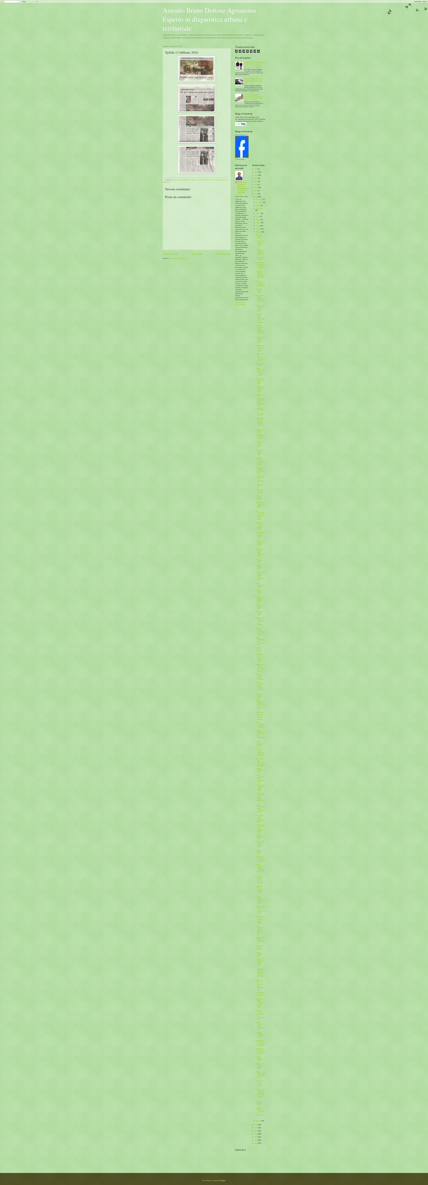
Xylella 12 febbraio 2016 (258, 649)
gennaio (258, 1121)
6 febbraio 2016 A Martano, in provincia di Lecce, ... (259, 899)
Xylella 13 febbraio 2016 (258, 613)
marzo (258, 229)
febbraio (258, 232)
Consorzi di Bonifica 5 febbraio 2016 (259, 961)
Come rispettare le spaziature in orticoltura (260, 725)
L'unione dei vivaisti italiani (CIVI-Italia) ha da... (259, 818)
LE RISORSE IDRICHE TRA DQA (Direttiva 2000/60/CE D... (260, 423)
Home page (196, 254)
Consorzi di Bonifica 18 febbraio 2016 (259, 505)
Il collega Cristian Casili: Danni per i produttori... (259, 879)
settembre (259, 208)
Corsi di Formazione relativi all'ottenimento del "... (260, 808)
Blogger (223, 1180)
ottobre (258, 205)
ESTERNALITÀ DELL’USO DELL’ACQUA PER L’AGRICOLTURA (260, 400)
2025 (256, 172)
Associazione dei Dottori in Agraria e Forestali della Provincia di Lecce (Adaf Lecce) (242, 188)
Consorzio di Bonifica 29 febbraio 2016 (259, 243)
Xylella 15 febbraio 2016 (258, 591)
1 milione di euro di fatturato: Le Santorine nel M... (260, 889)
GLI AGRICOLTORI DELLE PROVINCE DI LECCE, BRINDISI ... (260, 1093)
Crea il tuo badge (239, 159)
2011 (256, 1137)
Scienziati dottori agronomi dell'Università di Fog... (260, 274)
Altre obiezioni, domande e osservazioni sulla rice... (260, 265)
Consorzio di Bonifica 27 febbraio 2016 (259, 308)
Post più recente (170, 254)
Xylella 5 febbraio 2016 (258, 954)
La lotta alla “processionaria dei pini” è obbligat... (260, 1043)
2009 (256, 1143)
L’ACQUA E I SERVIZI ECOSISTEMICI (260, 470)
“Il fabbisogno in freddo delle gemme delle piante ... (259, 798)
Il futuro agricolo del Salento (259, 585)
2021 (256, 181)
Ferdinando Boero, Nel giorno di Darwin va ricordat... (259, 657)
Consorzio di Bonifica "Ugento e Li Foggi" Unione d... (260, 919)
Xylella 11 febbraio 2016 (258, 695)
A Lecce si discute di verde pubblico (259, 1082)
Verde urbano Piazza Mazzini (259, 947)
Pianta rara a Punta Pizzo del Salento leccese (260, 1051)
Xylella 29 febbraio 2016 (258, 236)
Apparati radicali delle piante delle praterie (260, 1074)
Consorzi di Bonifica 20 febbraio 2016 (259, 452)
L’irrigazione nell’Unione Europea (259, 436)
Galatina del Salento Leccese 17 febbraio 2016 (260, 526)
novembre (259, 202)
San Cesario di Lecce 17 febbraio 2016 (260, 535)
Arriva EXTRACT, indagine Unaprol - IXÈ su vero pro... (260, 930)
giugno (258, 219)
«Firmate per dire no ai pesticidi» (259, 491)
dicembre (259, 199)
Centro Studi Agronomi (241, 135)
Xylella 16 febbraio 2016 (258, 567)
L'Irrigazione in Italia (260, 431)
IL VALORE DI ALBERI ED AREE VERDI (260, 787)
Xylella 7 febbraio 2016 (258, 851)
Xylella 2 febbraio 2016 (258, 1103)
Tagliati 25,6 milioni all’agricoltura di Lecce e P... (260, 299)
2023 (256, 178)
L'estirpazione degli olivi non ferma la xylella (260, 348)
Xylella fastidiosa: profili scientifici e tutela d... (259, 1025)
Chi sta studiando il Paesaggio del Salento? (260, 283)
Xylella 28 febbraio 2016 (258, 290)
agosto (258, 213)
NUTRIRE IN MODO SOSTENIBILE (260, 940)
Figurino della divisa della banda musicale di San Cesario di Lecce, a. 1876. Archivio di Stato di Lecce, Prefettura (254, 64)
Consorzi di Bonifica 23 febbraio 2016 (259, 443)
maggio (258, 222)
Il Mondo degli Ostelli (259, 364)
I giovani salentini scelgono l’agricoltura (259, 676)
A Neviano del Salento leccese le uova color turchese (259, 667)
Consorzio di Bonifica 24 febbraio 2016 (259, 389)
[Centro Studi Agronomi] (242, 157)
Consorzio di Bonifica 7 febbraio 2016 (259, 844)
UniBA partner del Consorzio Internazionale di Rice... (260, 357)
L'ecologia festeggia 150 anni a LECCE (259, 1034)
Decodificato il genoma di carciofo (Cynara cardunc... (260, 716)
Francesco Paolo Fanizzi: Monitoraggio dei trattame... (260, 318)
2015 (256, 1124)
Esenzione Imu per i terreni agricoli (260, 994)
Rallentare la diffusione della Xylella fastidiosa (260, 859)
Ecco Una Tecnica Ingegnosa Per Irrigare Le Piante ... (260, 752)
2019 (256, 187)
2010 (256, 1140)
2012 (256, 1134)
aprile (258, 226)
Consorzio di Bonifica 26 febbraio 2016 (259, 339)
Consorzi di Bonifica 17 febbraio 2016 (259, 543)
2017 (256, 194)
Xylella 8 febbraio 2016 (258, 836)
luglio (258, 216)
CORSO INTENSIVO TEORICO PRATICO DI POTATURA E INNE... (260, 254)
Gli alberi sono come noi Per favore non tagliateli (260, 621)
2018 (256, 190)
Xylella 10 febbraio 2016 (258, 770)
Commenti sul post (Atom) (178, 258)
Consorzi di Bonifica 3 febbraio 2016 (259, 1066)
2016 (256, 197)
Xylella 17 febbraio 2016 (258, 560)
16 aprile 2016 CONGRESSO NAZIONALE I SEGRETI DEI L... (259, 481)
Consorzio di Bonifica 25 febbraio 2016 (259, 381)
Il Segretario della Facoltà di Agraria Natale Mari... (259, 1003)
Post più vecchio (223, 254)
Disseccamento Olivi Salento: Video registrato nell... (260, 576)
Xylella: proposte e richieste (259, 744)
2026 (256, 169)
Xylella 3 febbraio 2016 (258, 1058)
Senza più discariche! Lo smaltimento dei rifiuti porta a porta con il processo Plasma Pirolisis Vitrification (253, 97)
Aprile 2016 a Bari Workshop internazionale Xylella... (260, 762)
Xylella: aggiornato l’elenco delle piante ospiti (259, 778)
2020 (256, 184)
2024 (256, 175)
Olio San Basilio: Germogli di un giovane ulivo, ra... (259, 631)
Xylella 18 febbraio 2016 (258, 497)
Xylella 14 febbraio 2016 (258, 606)
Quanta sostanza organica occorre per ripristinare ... (259, 869)
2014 (256, 1128)
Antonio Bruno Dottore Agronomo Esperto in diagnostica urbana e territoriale (209, 19)
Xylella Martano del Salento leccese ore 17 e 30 (260, 372)
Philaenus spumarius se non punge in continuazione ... (259, 687)
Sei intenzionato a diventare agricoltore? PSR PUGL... (260, 515)
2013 (256, 1131)
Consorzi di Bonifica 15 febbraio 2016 (259, 599)
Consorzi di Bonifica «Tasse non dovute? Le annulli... (260, 461)
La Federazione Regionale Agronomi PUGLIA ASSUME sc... (260, 972)
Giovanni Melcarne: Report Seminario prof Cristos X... (260, 330)
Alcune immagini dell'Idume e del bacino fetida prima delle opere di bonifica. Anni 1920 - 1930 (253, 81)
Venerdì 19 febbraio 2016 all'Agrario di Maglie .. (260, 552)
